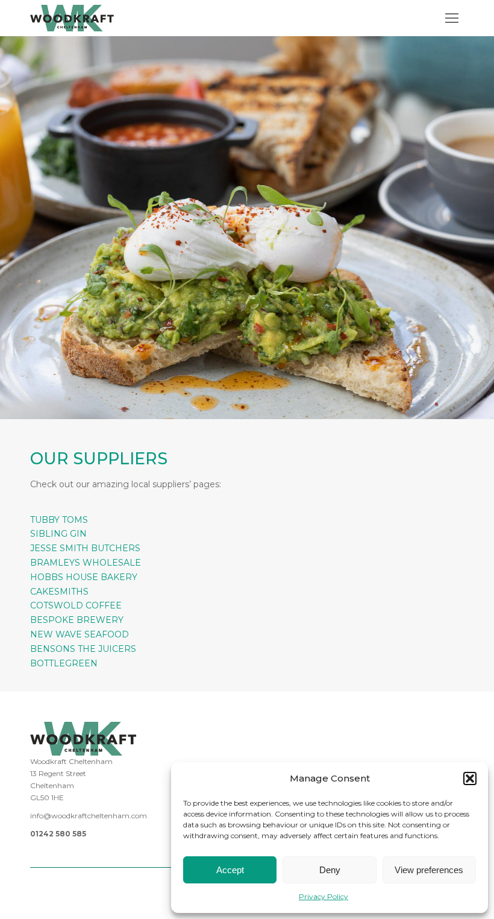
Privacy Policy (323, 896)
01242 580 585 (58, 833)
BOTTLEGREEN (64, 663)
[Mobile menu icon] (452, 18)
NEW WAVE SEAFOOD (79, 634)
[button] (470, 778)
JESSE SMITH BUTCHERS (85, 548)
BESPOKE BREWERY (77, 619)
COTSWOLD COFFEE (76, 605)
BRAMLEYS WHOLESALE (85, 562)
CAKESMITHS (59, 591)
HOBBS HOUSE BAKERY (83, 577)
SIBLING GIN (58, 533)
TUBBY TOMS (59, 519)
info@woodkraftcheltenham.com (88, 815)
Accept (230, 870)
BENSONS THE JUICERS (83, 648)
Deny (329, 870)
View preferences (429, 870)
